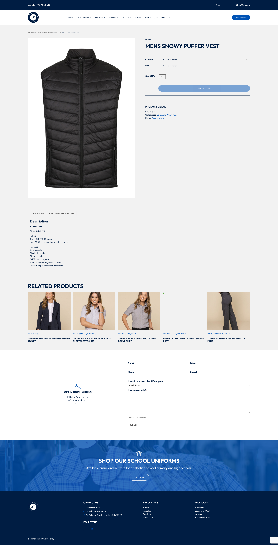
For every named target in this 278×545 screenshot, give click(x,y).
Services (147, 514)
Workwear (199, 507)
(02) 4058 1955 (43, 5)
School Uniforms (202, 517)
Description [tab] (38, 213)
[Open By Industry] (119, 17)
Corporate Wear (44, 32)
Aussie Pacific (158, 118)
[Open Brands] (130, 17)
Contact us (148, 517)
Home (31, 32)
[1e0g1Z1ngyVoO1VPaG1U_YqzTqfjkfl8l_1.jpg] (81, 118)
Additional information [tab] (61, 213)
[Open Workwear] (105, 17)
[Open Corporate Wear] (91, 17)
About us (147, 511)
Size (147, 66)
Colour (149, 59)
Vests (58, 32)
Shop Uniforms (243, 5)
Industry (198, 514)
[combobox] (223, 5)
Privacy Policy (48, 538)
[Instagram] (92, 528)
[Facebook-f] (86, 528)
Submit (133, 425)
